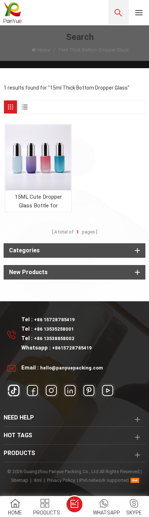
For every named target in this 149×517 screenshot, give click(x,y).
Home (44, 50)
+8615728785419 (72, 348)
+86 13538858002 (54, 338)
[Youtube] (107, 390)
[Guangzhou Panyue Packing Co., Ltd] (13, 12)
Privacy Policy (61, 480)
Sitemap (19, 480)
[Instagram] (51, 390)
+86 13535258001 (54, 329)
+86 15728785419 (54, 319)
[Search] (118, 12)
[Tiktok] (13, 390)
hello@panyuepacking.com (71, 368)
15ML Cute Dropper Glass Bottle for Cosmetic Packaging (38, 202)
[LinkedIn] (70, 390)
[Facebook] (32, 390)
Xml (38, 480)
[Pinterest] (88, 390)
